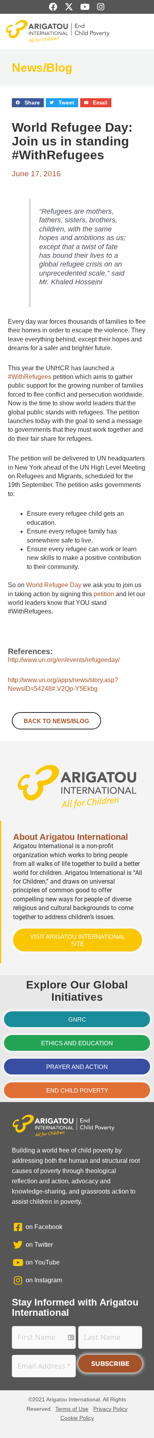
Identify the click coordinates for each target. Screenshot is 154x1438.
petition (104, 594)
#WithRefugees (29, 376)
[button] (28, 102)
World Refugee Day (53, 585)
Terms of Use (71, 1409)
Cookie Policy (77, 1418)
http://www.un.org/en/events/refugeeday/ (64, 660)
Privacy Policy (110, 1409)
